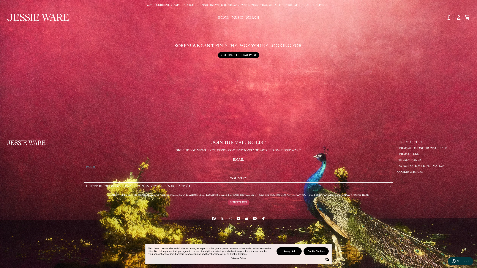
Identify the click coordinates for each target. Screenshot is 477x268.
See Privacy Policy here (353, 195)
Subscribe (238, 202)
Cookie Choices (410, 171)
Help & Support (409, 142)
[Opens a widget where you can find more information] (460, 261)
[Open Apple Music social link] (247, 218)
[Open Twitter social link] (222, 218)
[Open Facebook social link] (214, 218)
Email (238, 159)
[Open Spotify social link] (255, 218)
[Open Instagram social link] (230, 218)
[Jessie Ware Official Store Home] (38, 17)
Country (238, 178)
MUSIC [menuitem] (237, 17)
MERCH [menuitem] (252, 17)
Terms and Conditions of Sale (422, 148)
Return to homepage (238, 55)
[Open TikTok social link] (263, 218)
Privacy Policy (409, 160)
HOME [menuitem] (223, 17)
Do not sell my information (420, 166)
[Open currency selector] (450, 17)
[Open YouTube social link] (238, 218)
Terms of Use (408, 154)
